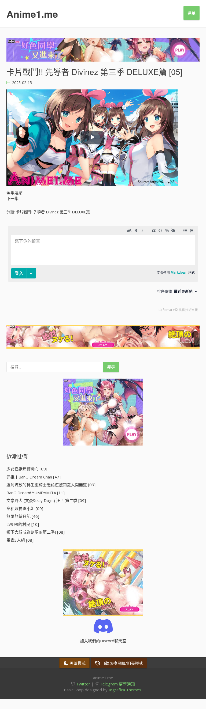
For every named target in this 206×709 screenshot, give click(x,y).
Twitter (82, 684)
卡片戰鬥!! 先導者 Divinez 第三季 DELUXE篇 (53, 211)
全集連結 (14, 192)
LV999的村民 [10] (22, 524)
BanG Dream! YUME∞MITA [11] (35, 492)
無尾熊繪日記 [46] (22, 516)
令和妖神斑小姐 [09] (24, 508)
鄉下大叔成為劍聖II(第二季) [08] (35, 532)
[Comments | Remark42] (103, 270)
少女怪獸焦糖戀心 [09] (26, 469)
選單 (191, 13)
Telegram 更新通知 (117, 684)
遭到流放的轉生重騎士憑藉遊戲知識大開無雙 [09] (50, 484)
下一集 (12, 198)
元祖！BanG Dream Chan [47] (33, 477)
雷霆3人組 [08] (20, 540)
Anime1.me (32, 14)
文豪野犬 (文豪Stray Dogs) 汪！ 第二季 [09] (46, 500)
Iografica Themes (125, 689)
